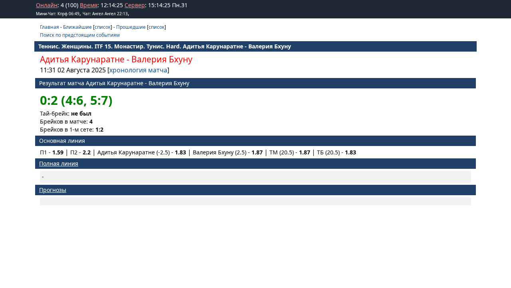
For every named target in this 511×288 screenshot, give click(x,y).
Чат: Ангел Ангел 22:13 (105, 13)
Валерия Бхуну (161, 59)
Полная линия (58, 163)
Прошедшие (131, 27)
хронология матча (138, 70)
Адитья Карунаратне (82, 59)
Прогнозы (52, 190)
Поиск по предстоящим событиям (80, 35)
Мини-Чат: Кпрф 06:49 (57, 13)
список (103, 27)
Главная (49, 27)
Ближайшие (77, 27)
